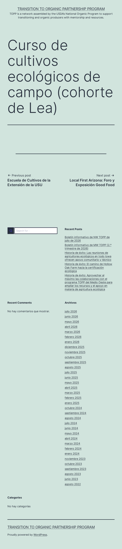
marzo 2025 (72, 392)
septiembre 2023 (75, 468)
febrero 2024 (73, 448)
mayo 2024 (72, 433)
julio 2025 (71, 372)
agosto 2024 (73, 418)
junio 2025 (71, 377)
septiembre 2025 (75, 362)
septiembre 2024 (75, 413)
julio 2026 (71, 311)
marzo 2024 (72, 443)
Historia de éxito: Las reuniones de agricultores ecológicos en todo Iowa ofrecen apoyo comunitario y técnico (88, 256)
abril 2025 (71, 387)
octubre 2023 (73, 463)
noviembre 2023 (75, 458)
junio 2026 (71, 316)
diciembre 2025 (74, 346)
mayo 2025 (72, 382)
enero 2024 (72, 453)
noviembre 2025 (75, 352)
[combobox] (32, 230)
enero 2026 (72, 341)
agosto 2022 (73, 484)
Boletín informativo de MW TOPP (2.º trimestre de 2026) (88, 246)
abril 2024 (71, 438)
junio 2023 (71, 479)
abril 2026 (71, 326)
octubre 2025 (73, 357)
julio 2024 (71, 423)
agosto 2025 (73, 367)
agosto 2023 (73, 473)
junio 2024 (71, 428)
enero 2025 (72, 402)
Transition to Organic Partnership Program (61, 9)
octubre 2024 (73, 408)
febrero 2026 (73, 336)
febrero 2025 (73, 397)
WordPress (40, 534)
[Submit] (11, 230)
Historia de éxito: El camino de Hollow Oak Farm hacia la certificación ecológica (88, 267)
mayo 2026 (72, 321)
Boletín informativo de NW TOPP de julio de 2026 (87, 239)
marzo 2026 (72, 331)
